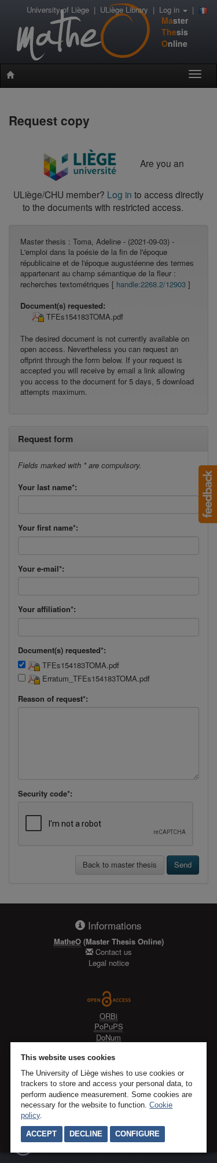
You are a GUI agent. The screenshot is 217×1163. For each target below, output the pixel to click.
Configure (137, 1133)
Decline (85, 1133)
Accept (41, 1133)
